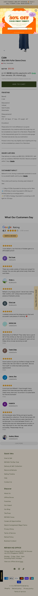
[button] (36, 10)
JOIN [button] (30, 28)
